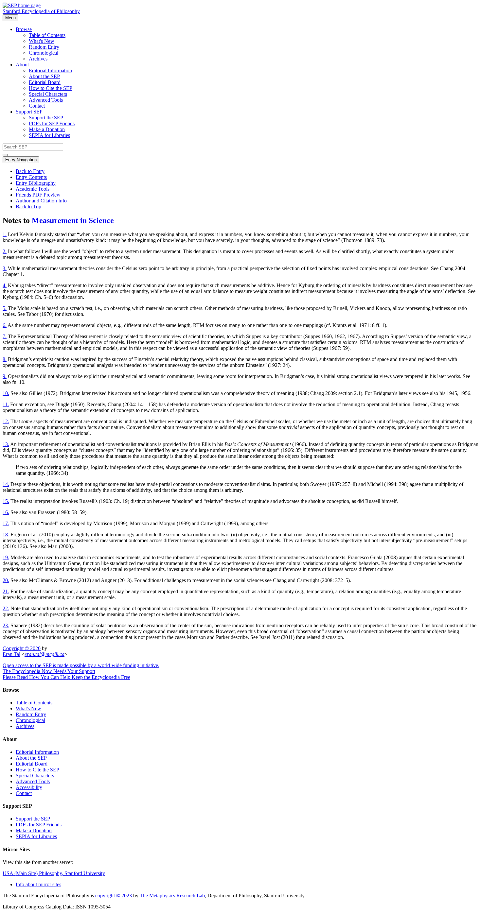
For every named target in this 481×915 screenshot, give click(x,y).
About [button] (22, 64)
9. (5, 376)
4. (5, 285)
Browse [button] (24, 29)
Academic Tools (32, 189)
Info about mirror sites (38, 884)
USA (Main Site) (54, 873)
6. (5, 325)
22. (6, 608)
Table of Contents (47, 35)
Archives (38, 58)
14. (6, 484)
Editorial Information (50, 70)
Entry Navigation (21, 159)
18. (6, 534)
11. (6, 404)
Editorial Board (45, 82)
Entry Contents (31, 177)
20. (6, 580)
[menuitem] (253, 35)
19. (6, 557)
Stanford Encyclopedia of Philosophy (41, 11)
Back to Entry (30, 171)
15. (6, 501)
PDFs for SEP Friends (52, 123)
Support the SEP (46, 117)
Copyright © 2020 (22, 648)
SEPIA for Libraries (49, 135)
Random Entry (44, 47)
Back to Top (28, 206)
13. (6, 444)
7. (5, 336)
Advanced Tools (46, 100)
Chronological (43, 53)
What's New (41, 41)
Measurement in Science (73, 220)
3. (5, 268)
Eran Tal (11, 654)
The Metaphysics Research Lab (172, 895)
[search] (5, 155)
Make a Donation (47, 129)
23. (6, 625)
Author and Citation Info (41, 200)
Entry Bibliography (36, 183)
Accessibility (29, 787)
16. (6, 512)
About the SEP (44, 76)
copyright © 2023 (113, 895)
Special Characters (48, 94)
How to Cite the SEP (50, 88)
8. (5, 359)
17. (6, 523)
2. (5, 251)
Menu (10, 17)
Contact (37, 106)
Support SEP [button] (29, 111)
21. (6, 591)
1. (5, 234)
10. (6, 393)
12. (6, 421)
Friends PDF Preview (38, 195)
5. (5, 308)
